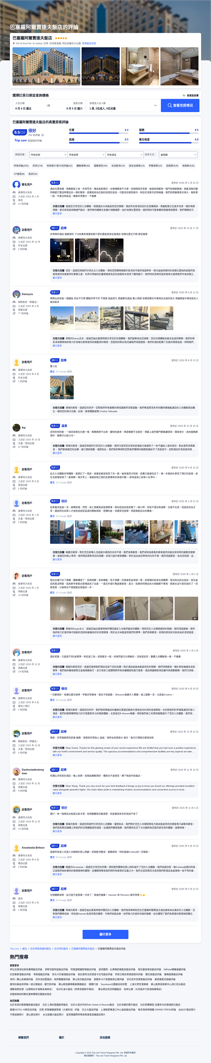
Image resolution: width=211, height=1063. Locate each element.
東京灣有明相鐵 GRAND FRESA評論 (157, 1009)
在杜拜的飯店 (61, 948)
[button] (189, 5)
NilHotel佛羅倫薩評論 (175, 969)
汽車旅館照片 (17, 1014)
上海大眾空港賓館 (139, 984)
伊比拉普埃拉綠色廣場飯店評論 (26, 969)
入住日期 (20, 103)
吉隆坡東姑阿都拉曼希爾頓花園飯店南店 (30, 994)
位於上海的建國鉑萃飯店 (55, 1004)
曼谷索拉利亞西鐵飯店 (109, 989)
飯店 (24, 948)
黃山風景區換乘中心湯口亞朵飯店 (168, 984)
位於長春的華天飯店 (127, 1004)
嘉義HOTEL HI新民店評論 (23, 1009)
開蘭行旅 (93, 984)
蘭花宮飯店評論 (153, 974)
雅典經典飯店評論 (173, 974)
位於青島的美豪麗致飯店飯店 (25, 1004)
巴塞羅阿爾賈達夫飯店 (82, 948)
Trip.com (14, 948)
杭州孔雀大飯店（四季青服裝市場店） (76, 989)
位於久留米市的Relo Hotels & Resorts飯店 (92, 1004)
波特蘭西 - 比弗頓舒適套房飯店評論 (117, 969)
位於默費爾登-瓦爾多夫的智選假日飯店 (160, 1004)
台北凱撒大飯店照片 (53, 1014)
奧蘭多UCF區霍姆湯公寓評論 (109, 979)
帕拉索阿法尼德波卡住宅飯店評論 (95, 974)
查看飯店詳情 (89, 43)
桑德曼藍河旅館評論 (165, 979)
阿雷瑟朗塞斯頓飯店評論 (83, 969)
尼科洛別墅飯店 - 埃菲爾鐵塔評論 (53, 979)
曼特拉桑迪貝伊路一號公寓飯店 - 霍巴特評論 (33, 984)
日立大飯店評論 (90, 1009)
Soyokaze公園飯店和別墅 (114, 984)
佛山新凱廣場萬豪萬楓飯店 (72, 984)
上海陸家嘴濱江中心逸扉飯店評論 (118, 1009)
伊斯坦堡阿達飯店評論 (56, 969)
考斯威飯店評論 (41, 974)
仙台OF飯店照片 (187, 1009)
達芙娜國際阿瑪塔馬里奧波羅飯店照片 (86, 1014)
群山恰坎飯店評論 (82, 979)
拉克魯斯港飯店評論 (20, 974)
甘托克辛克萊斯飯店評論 (139, 979)
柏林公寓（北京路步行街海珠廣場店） (143, 989)
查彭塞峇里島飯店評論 (149, 969)
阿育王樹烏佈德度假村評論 (129, 974)
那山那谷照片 (33, 1014)
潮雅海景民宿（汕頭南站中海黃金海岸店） (32, 989)
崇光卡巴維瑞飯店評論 (63, 974)
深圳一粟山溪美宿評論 (21, 979)
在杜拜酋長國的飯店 (40, 948)
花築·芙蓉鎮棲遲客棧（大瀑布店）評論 (59, 1009)
